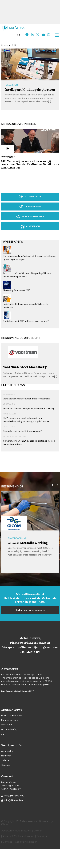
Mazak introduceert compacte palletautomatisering (29, 408)
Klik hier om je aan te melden (30, 610)
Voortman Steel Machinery (25, 367)
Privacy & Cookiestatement (18, 836)
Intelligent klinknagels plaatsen (29, 89)
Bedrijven (6, 755)
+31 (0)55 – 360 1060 (14, 795)
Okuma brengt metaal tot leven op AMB (22, 431)
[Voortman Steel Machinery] (23, 363)
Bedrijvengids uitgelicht (20, 337)
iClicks (4, 824)
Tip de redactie (32, 196)
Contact (5, 765)
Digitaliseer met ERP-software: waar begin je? (26, 321)
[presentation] (51, 485)
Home (4, 45)
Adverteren (33, 226)
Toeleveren (11, 85)
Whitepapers (13, 241)
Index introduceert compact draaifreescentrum (26, 398)
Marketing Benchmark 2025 (16, 290)
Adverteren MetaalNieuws (16, 830)
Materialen (9, 414)
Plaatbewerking (17, 538)
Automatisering (9, 729)
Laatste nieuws (13, 385)
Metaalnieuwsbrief (33, 216)
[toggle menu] (56, 35)
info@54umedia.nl (13, 800)
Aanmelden (7, 751)
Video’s (5, 760)
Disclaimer (42, 836)
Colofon (38, 830)
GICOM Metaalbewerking (28, 543)
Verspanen (9, 394)
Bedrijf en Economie (14, 436)
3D (2, 734)
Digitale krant (33, 206)
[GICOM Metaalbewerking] (14, 523)
